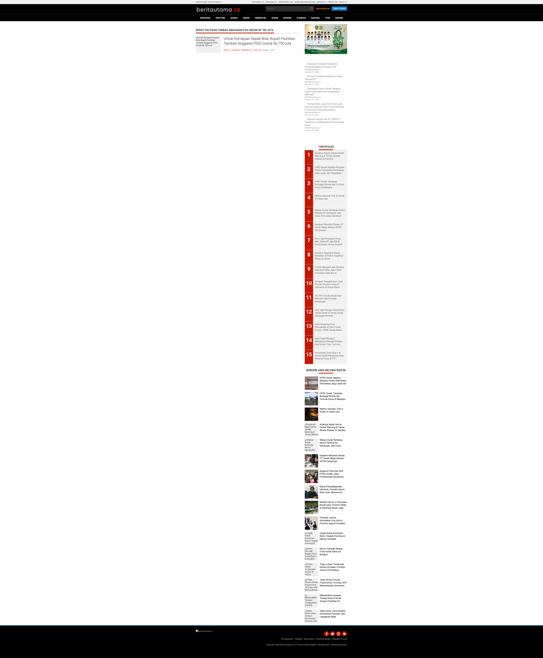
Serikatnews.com (285, 2)
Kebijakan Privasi (339, 639)
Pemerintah (246, 50)
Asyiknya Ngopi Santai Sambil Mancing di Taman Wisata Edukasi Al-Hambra (332, 427)
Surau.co (343, 2)
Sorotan (257, 50)
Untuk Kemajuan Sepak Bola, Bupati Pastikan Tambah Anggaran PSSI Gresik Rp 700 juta (259, 40)
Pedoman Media (323, 639)
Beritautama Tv (214, 2)
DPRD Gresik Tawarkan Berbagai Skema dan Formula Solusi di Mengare (333, 396)
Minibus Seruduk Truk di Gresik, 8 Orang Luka (331, 410)
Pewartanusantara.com (304, 2)
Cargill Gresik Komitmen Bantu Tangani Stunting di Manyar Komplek (332, 536)
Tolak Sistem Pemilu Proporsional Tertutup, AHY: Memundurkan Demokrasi (333, 582)
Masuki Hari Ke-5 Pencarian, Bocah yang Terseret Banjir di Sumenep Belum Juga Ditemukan (333, 506)
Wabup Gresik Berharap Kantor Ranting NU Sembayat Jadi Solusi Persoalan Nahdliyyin (331, 444)
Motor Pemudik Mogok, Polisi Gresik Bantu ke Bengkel (331, 551)
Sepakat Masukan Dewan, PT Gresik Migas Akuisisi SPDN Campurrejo (332, 458)
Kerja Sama (309, 639)
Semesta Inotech (339, 645)
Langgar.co (321, 2)
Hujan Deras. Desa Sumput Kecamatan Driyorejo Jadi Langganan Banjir (333, 614)
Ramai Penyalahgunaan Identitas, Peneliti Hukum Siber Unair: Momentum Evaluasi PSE (332, 491)
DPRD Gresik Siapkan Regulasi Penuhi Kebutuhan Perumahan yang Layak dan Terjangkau (333, 382)
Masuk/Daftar (323, 9)
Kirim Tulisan (339, 8)
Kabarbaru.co (271, 2)
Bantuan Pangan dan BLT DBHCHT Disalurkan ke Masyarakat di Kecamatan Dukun (324, 122)
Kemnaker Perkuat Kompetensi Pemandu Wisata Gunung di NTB (321, 65)
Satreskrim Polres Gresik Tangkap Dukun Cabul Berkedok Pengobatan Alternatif (322, 91)
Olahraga (235, 50)
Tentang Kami (287, 639)
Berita (227, 50)
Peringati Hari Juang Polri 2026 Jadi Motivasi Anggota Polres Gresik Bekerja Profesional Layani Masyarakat (324, 107)
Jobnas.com (332, 2)
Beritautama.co (287, 645)
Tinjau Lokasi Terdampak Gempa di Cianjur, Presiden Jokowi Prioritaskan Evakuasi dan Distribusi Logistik (332, 570)
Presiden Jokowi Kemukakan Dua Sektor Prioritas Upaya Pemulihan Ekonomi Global (332, 522)
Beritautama (201, 2)
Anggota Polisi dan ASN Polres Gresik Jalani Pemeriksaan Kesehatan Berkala (331, 475)
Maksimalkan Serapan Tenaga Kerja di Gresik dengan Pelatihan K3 (330, 598)
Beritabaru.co (258, 2)
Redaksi (298, 639)
